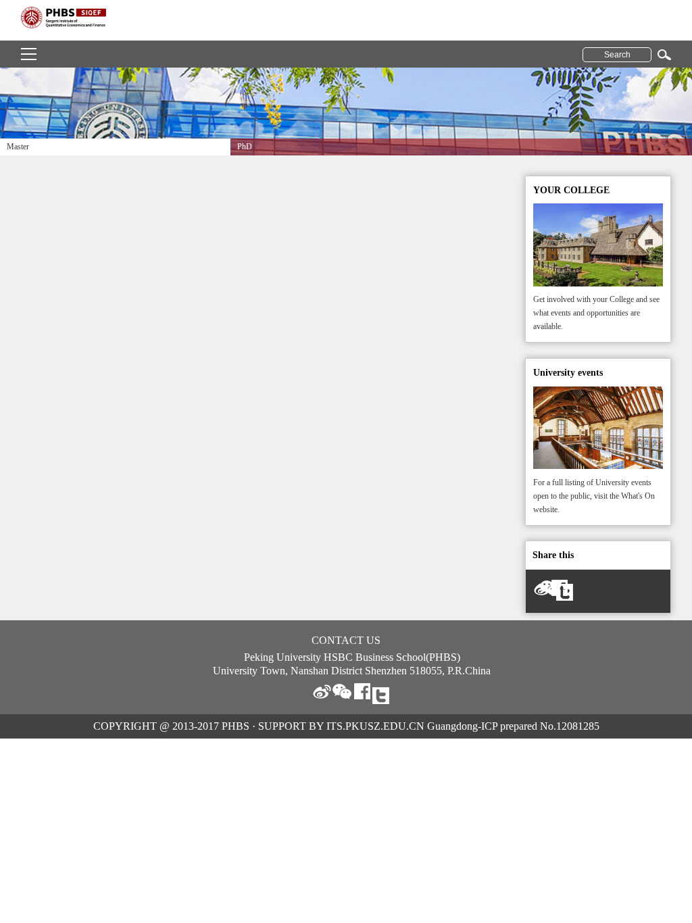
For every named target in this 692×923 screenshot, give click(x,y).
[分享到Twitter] (566, 594)
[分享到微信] (342, 691)
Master (18, 146)
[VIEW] (598, 210)
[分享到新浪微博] (322, 691)
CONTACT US (346, 640)
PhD (244, 146)
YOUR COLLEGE (571, 190)
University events (568, 373)
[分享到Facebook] (362, 691)
